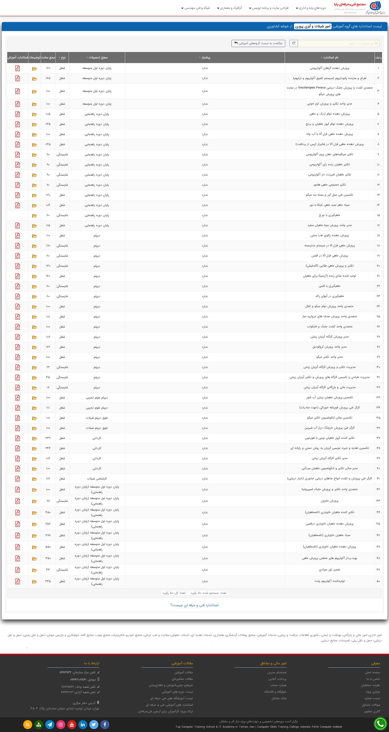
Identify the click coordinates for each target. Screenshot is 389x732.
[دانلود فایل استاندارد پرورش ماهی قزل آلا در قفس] (17, 256)
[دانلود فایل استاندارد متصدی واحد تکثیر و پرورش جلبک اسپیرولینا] (17, 489)
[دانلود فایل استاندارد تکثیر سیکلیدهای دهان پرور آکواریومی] (17, 154)
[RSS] (27, 724)
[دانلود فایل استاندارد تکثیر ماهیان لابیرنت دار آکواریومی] (17, 175)
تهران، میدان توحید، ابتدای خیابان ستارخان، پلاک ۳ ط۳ (64, 708)
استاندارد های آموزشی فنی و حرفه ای (169, 705)
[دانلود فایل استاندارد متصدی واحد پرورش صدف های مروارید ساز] (17, 316)
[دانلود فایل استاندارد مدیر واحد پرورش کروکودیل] (17, 347)
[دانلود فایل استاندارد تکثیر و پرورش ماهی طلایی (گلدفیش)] (17, 266)
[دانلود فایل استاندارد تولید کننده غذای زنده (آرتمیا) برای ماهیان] (17, 276)
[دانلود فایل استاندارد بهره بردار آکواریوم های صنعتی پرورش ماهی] (17, 558)
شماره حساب (278, 685)
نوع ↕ (62, 57)
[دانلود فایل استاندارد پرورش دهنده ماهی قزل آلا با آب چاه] (17, 134)
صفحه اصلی (372, 672)
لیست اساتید (372, 698)
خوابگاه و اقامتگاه (275, 692)
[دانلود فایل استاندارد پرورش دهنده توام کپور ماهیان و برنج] (17, 124)
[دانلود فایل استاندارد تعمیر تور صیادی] (17, 570)
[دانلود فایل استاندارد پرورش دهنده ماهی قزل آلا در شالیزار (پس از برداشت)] (17, 144)
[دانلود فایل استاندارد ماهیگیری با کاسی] (17, 286)
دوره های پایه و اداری (312, 7)
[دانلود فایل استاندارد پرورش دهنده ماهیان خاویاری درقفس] (17, 524)
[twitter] (93, 724)
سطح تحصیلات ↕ (96, 57)
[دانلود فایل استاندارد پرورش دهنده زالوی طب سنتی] (17, 235)
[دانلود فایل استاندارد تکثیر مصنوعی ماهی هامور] (17, 185)
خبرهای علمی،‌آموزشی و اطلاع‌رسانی (171, 685)
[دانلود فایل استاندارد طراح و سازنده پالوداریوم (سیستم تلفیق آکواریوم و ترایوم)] (17, 78)
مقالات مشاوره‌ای (182, 679)
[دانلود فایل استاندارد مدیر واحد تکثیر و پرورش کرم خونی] (17, 104)
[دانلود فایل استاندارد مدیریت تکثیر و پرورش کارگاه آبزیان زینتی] (17, 367)
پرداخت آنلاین (277, 679)
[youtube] (71, 724)
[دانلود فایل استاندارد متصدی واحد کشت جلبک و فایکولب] (17, 327)
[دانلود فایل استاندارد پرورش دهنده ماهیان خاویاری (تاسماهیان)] (17, 547)
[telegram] (49, 724)
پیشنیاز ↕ (204, 57)
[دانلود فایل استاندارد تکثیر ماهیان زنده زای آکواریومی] (17, 165)
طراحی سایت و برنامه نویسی (270, 7)
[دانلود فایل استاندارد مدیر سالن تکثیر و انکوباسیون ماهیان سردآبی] (17, 468)
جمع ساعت (48, 57)
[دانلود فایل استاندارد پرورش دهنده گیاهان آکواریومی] (17, 68)
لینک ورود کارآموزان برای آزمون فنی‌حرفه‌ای (165, 711)
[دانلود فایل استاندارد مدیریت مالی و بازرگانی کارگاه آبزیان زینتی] (17, 387)
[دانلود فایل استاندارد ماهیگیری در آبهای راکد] (17, 296)
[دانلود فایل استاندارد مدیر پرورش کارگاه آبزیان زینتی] (17, 337)
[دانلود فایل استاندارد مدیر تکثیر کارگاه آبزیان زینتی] (17, 458)
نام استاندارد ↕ (329, 57)
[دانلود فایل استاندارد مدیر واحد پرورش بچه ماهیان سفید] (17, 225)
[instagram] (60, 724)
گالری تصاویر (372, 711)
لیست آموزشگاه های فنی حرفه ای (171, 698)
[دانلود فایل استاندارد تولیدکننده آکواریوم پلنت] (17, 581)
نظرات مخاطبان (370, 685)
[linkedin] (82, 724)
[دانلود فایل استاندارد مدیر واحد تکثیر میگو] (17, 357)
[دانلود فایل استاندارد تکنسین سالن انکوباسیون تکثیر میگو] (17, 418)
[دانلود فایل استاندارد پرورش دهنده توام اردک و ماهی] (17, 114)
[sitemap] (38, 724)
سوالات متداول (371, 705)
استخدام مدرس (276, 672)
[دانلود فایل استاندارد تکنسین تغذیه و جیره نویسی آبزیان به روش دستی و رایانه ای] (17, 448)
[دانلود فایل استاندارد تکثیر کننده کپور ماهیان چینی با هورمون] (17, 438)
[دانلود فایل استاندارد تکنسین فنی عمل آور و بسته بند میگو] (17, 195)
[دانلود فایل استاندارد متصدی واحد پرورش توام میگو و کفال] (17, 306)
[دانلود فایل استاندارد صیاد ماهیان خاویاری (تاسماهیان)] (17, 535)
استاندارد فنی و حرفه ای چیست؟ (194, 605)
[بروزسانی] (293, 43)
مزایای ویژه (373, 692)
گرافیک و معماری (231, 7)
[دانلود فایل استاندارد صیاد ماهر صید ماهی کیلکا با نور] (17, 205)
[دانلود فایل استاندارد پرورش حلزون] (17, 501)
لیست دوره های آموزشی (177, 692)
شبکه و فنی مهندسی (197, 7)
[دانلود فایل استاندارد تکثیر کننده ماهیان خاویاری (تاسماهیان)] (17, 512)
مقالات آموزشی (183, 672)
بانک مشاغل (279, 698)
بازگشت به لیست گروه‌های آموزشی (259, 43)
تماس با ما (373, 679)
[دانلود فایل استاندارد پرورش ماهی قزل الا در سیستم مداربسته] (17, 246)
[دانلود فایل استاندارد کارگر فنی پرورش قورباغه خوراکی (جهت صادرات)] (17, 408)
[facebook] (104, 724)
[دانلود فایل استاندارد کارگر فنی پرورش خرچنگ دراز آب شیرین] (17, 428)
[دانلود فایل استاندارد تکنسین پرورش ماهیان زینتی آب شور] (17, 397)
